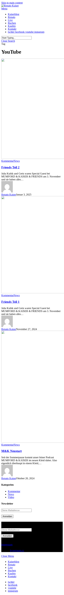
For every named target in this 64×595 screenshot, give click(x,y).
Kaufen (12, 573)
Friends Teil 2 (10, 167)
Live (10, 567)
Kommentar (7, 161)
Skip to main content (12, 2)
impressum (6, 544)
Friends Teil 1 (10, 301)
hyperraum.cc (17, 550)
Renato (11, 564)
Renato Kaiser (8, 194)
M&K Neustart (11, 451)
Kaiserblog (13, 561)
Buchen (12, 570)
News (17, 161)
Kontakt (12, 576)
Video (11, 497)
